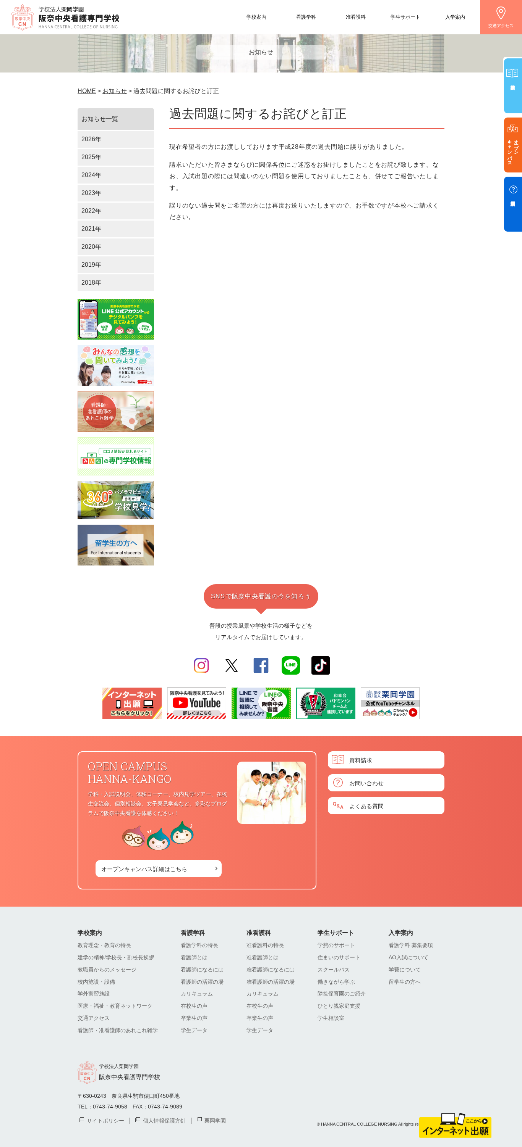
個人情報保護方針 (164, 1120)
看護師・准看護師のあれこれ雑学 (118, 1030)
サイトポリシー (105, 1120)
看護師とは (194, 957)
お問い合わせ (366, 783)
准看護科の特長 (265, 945)
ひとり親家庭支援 (339, 1006)
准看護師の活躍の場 (270, 982)
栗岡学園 (215, 1120)
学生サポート (405, 16)
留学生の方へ (405, 982)
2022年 (91, 211)
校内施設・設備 (96, 982)
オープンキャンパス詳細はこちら (144, 869)
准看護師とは (262, 957)
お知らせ (114, 91)
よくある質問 (366, 806)
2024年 (91, 175)
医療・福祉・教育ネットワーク (115, 1006)
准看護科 (356, 16)
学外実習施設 (94, 994)
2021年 (91, 229)
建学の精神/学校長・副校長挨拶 (116, 957)
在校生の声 (194, 1006)
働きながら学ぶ (336, 982)
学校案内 (256, 16)
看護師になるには (202, 970)
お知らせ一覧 (99, 119)
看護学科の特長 (199, 945)
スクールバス (334, 970)
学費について (405, 970)
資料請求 (360, 760)
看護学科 (306, 16)
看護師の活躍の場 (202, 982)
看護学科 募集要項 (411, 945)
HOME (87, 91)
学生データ (194, 1030)
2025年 (91, 157)
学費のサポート (336, 945)
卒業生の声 (194, 1018)
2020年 (91, 246)
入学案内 (455, 16)
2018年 (91, 282)
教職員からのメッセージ (107, 970)
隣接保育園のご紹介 (342, 994)
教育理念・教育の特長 (104, 945)
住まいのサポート (339, 957)
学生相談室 (331, 1018)
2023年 (91, 193)
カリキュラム (197, 994)
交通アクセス (501, 25)
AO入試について (408, 957)
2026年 (91, 139)
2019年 (91, 264)
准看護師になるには (270, 970)
